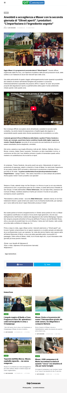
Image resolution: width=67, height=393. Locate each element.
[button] (5, 3)
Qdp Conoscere (33, 383)
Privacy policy (27, 387)
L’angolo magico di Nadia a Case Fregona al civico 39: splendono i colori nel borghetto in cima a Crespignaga (17, 320)
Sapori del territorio (10, 254)
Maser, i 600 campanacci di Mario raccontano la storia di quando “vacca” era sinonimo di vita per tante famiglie (48, 362)
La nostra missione (38, 387)
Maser (6, 12)
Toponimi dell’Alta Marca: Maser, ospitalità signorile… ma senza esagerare (17, 361)
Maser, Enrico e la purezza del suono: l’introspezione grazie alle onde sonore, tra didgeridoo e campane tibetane (48, 320)
